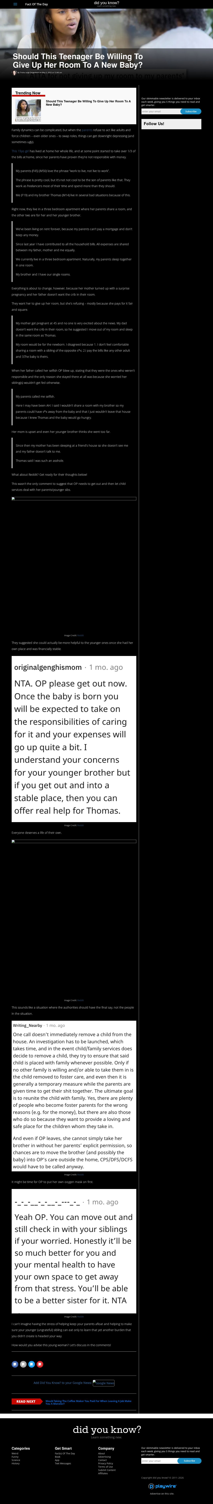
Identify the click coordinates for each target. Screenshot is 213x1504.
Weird (15, 1453)
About (101, 1453)
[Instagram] (187, 4)
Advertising (104, 1456)
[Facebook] (175, 4)
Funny (15, 1456)
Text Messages (63, 1463)
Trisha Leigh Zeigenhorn (29, 72)
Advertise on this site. (162, 1493)
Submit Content (107, 1470)
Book (57, 1456)
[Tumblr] (193, 4)
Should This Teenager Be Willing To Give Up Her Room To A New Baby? (88, 103)
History (15, 1463)
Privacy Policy (105, 1463)
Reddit (80, 635)
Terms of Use (105, 1466)
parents (87, 130)
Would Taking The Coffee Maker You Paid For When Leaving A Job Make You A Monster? (88, 1402)
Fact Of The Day (36, 4)
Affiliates (103, 1473)
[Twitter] (181, 4)
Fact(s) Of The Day (65, 1453)
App (57, 1460)
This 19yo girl (20, 151)
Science (16, 1460)
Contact (102, 1460)
